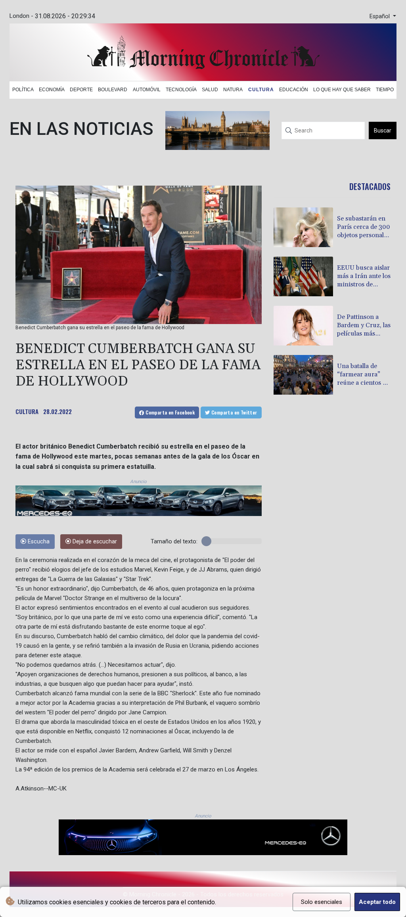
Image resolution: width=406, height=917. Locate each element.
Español (380, 16)
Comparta (169, 412)
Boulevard (112, 89)
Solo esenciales (321, 901)
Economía (52, 89)
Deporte (81, 89)
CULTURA (26, 411)
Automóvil (147, 89)
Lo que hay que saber (342, 89)
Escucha (38, 541)
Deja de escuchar (94, 541)
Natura (233, 89)
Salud (210, 89)
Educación (293, 89)
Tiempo (385, 89)
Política (23, 89)
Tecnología (181, 89)
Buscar (382, 130)
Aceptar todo (377, 901)
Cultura (261, 89)
